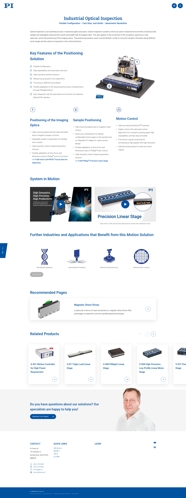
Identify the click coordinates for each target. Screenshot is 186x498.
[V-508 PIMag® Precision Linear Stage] (125, 204)
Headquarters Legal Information (61, 493)
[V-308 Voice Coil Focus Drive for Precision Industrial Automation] (60, 204)
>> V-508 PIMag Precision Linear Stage (91, 161)
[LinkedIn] (155, 447)
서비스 (56, 454)
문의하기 (57, 451)
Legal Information (47, 493)
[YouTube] (155, 442)
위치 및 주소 (58, 448)
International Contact (35, 493)
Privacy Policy (75, 493)
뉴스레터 (57, 457)
